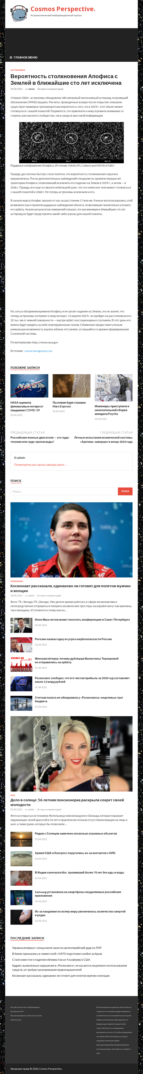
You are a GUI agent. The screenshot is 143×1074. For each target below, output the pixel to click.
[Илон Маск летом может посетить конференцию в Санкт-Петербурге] (21, 631)
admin (31, 89)
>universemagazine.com (38, 350)
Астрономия (17, 70)
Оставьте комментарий (50, 89)
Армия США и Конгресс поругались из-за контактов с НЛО (75, 853)
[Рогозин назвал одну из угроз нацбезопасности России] (21, 651)
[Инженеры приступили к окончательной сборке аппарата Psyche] (114, 402)
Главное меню (25, 57)
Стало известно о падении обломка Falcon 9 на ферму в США (51, 959)
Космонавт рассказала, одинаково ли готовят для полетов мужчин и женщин (61, 975)
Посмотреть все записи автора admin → (40, 464)
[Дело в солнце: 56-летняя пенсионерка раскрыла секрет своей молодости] (71, 792)
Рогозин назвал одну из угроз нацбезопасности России (73, 639)
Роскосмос (16, 581)
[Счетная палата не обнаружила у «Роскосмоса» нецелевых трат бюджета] (21, 709)
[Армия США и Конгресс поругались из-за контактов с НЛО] (21, 865)
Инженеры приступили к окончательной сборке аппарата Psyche (112, 410)
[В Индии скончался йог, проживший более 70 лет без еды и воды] (21, 884)
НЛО (12, 795)
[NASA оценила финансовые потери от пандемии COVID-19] (29, 398)
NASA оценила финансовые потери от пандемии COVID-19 (26, 406)
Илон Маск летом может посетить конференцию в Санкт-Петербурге (82, 619)
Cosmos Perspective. (63, 9)
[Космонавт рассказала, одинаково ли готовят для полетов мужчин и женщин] (71, 578)
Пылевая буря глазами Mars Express (69, 404)
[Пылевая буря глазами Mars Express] (72, 398)
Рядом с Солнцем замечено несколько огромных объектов (76, 833)
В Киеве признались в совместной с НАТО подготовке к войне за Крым (57, 953)
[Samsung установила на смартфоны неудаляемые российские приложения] (21, 904)
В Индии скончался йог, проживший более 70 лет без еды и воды (79, 872)
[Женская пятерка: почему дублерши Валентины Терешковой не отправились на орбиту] (21, 670)
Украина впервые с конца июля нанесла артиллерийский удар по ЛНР (57, 947)
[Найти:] (71, 491)
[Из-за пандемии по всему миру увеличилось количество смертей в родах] (21, 923)
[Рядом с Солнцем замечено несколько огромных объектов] (21, 845)
